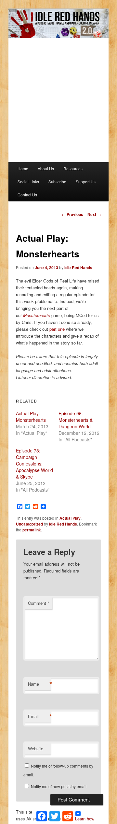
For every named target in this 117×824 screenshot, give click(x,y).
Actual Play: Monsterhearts (31, 416)
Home (23, 168)
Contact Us (27, 194)
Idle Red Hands (78, 267)
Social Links (28, 181)
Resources (73, 168)
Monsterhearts (36, 315)
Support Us (86, 181)
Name (39, 684)
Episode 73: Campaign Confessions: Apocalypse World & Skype (34, 463)
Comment (38, 603)
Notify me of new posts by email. (59, 786)
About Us (46, 168)
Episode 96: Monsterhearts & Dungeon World (75, 420)
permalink (31, 530)
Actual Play (70, 518)
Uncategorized (29, 524)
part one (57, 329)
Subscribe (57, 181)
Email (39, 716)
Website (35, 748)
